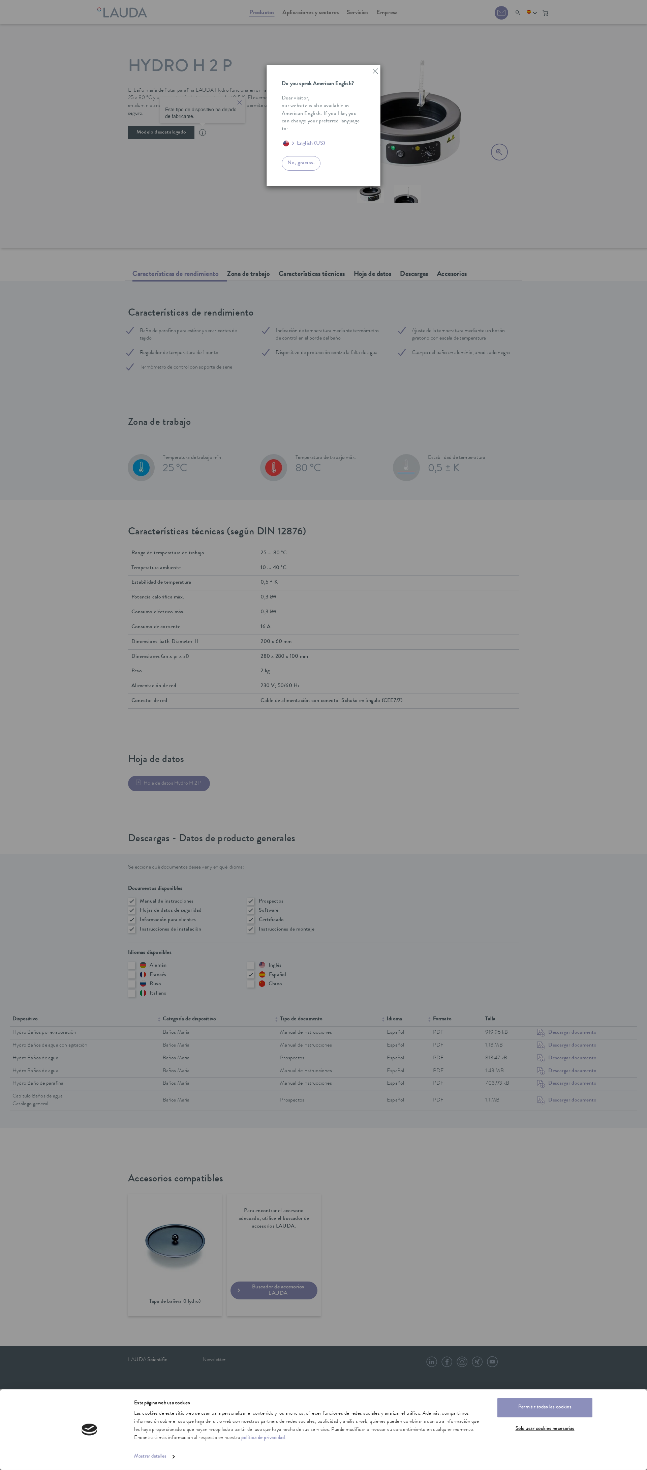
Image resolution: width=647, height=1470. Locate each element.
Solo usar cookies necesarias (545, 1428)
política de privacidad (263, 1438)
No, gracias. (301, 163)
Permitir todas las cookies (545, 1407)
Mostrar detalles (150, 1456)
